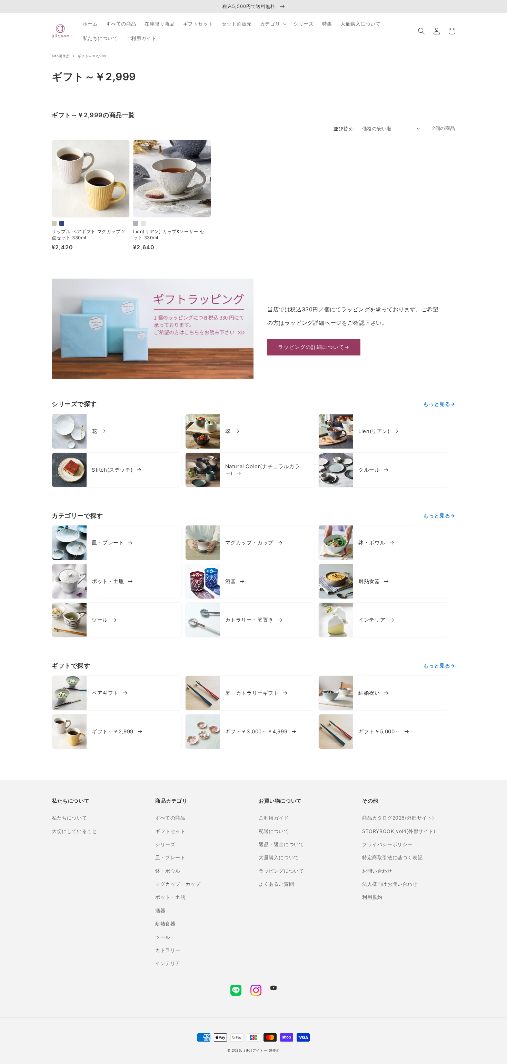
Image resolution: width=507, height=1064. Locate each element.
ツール (162, 937)
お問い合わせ (377, 871)
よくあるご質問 (276, 884)
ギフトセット (170, 831)
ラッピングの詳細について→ (313, 347)
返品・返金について (281, 844)
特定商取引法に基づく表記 (392, 857)
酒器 (160, 910)
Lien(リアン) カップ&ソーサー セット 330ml (169, 234)
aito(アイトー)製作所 (261, 1050)
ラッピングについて (281, 871)
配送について (274, 831)
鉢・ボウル (167, 871)
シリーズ (165, 844)
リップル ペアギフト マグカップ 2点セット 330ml (88, 234)
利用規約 (372, 897)
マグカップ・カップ (177, 884)
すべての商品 (170, 818)
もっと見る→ (439, 404)
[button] (421, 31)
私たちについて (69, 818)
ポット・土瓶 (170, 897)
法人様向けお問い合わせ (390, 884)
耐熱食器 (165, 923)
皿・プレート (170, 857)
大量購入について (279, 857)
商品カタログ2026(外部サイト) (398, 818)
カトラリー (167, 950)
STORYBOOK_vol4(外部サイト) (399, 831)
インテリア (167, 963)
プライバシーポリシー (387, 844)
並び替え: (344, 128)
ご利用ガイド (274, 818)
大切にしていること (74, 831)
